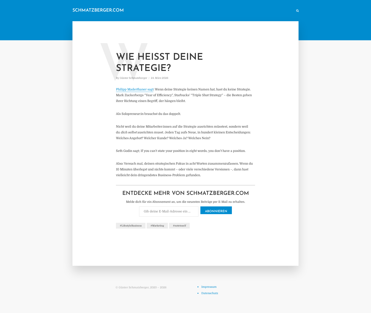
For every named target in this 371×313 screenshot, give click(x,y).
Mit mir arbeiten (281, 11)
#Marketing (157, 225)
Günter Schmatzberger (133, 78)
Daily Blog (200, 11)
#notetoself (179, 225)
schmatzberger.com (98, 10)
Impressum (209, 286)
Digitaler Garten (238, 11)
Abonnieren (216, 211)
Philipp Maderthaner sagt (134, 89)
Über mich (260, 11)
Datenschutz (209, 293)
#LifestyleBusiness (131, 225)
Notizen (218, 11)
